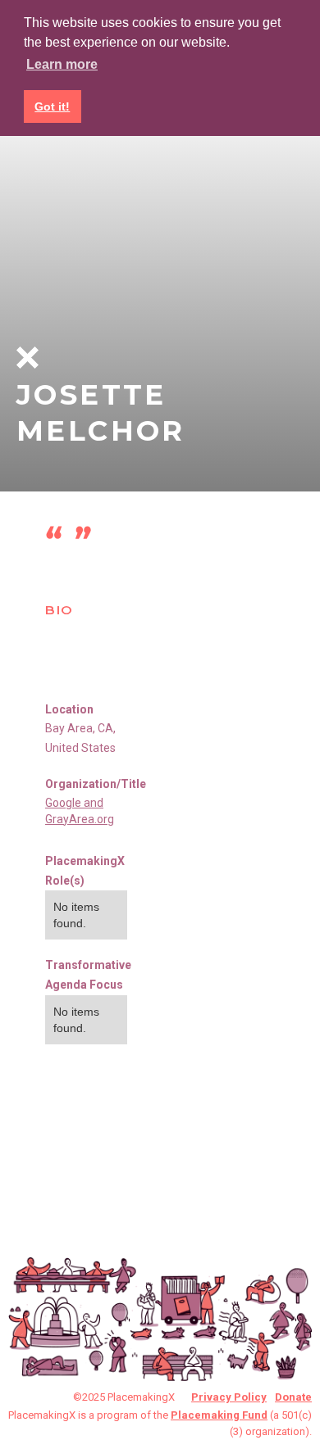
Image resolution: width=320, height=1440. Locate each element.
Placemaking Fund (219, 1415)
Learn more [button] (62, 64)
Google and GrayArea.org (79, 811)
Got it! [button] (52, 106)
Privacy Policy (229, 1397)
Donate (293, 1397)
